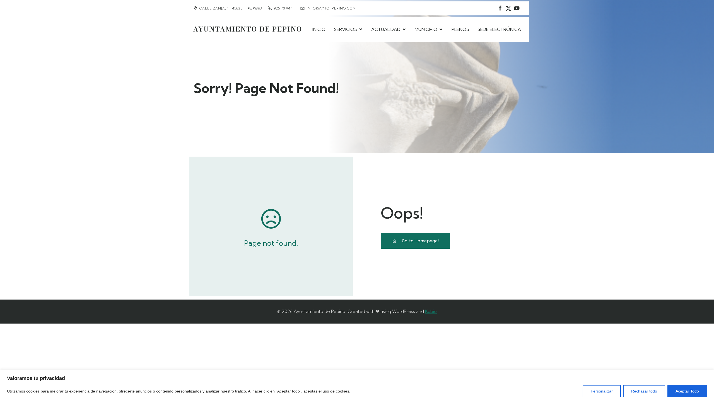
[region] (357, 386)
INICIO (318, 29)
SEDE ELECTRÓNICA (499, 29)
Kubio (431, 311)
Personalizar (602, 391)
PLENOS (460, 29)
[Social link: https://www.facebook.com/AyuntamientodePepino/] (500, 8)
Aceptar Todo (687, 391)
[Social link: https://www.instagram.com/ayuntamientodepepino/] (508, 8)
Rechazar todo (644, 391)
